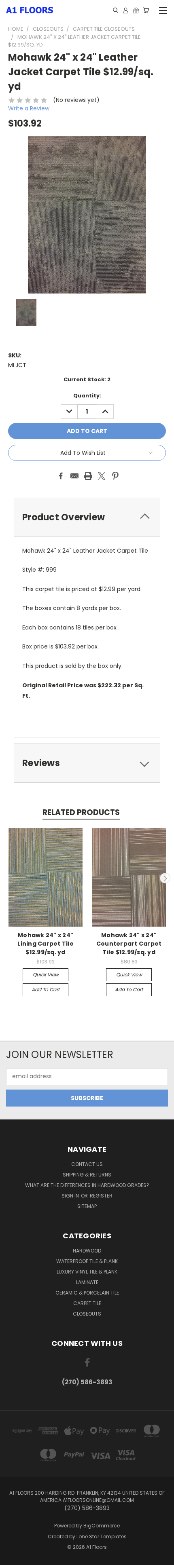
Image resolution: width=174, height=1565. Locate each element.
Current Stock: (87, 379)
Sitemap (87, 1206)
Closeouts (87, 1313)
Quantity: (87, 395)
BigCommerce (101, 1525)
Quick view (46, 974)
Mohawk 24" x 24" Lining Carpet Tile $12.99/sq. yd (45, 943)
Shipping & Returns (87, 1174)
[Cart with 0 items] (146, 10)
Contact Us (87, 1164)
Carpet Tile (87, 1303)
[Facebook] (61, 476)
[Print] (88, 476)
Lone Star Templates (101, 1536)
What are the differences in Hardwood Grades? (87, 1185)
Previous (9, 878)
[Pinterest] (115, 476)
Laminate (87, 1282)
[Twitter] (102, 476)
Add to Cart (45, 989)
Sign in (71, 1195)
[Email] (74, 476)
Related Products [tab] (81, 812)
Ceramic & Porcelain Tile (87, 1292)
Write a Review (28, 108)
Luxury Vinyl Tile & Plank (87, 1271)
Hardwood (87, 1250)
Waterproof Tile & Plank (87, 1261)
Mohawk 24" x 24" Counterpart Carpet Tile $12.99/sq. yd (129, 943)
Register (101, 1195)
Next (165, 878)
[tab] (87, 517)
